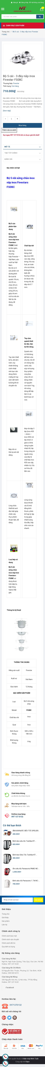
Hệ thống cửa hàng (37, 2)
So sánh (3, 1065)
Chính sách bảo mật (9, 936)
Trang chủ (5, 914)
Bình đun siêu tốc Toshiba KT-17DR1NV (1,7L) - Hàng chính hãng (26, 841)
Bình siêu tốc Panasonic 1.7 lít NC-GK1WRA (26, 881)
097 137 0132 (15, 135)
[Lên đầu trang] (37, 1052)
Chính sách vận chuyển (10, 939)
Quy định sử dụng (8, 947)
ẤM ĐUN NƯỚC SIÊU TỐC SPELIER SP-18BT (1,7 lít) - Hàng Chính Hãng (26, 831)
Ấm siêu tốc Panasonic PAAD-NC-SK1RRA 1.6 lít (25, 869)
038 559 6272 (13, 973)
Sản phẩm (6, 921)
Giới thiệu (5, 917)
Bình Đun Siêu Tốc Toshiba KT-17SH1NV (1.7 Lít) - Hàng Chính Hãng (27, 855)
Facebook (10, 987)
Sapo (28, 1062)
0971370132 (16, 1005)
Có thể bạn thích (12, 825)
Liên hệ (4, 925)
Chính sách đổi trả (8, 943)
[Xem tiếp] (7, 111)
